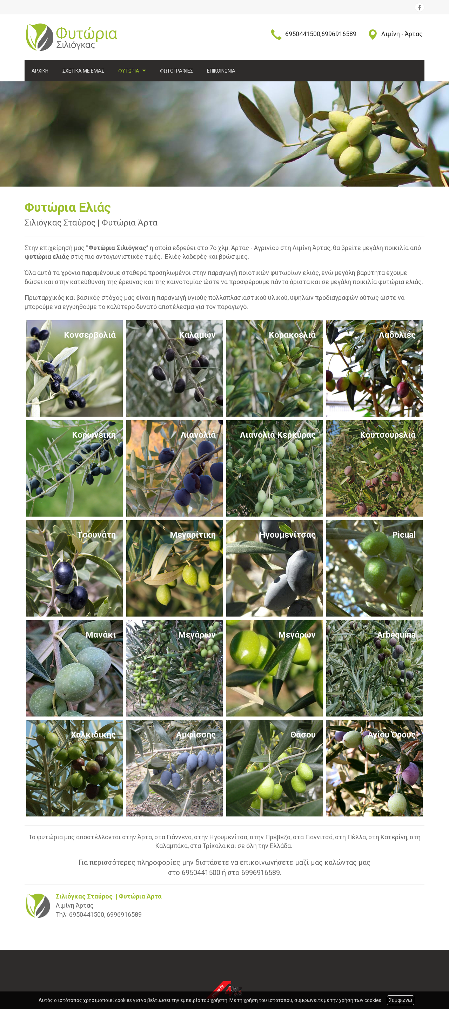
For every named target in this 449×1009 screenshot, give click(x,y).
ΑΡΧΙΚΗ (40, 71)
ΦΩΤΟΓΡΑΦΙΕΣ (176, 71)
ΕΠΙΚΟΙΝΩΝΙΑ (221, 71)
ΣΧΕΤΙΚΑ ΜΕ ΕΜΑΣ (83, 71)
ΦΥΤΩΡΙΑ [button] (129, 71)
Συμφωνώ (400, 1000)
